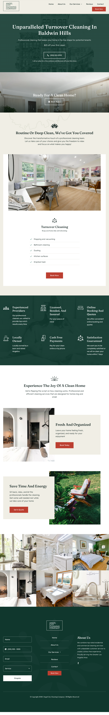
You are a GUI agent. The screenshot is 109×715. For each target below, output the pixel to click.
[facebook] (78, 663)
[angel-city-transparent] (11, 2)
